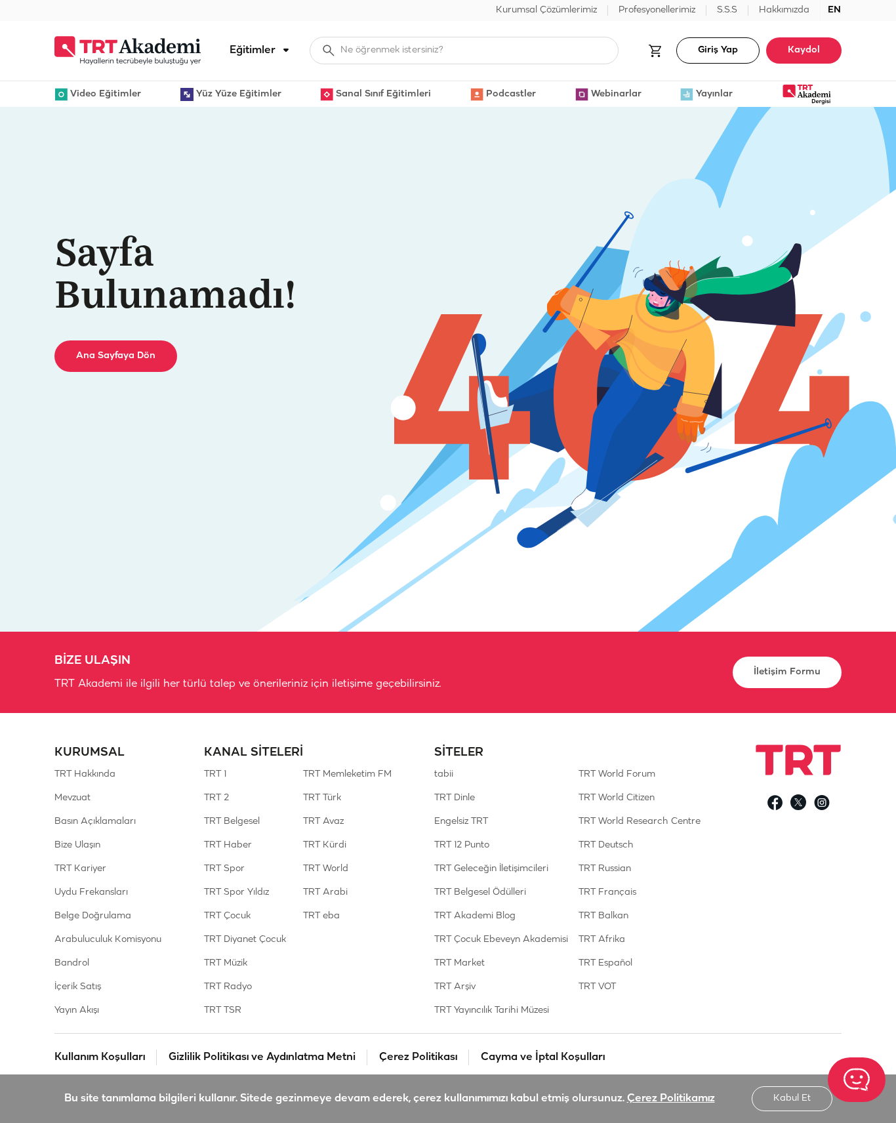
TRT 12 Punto (461, 845)
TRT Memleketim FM (347, 774)
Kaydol (804, 50)
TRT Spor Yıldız (236, 892)
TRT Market (459, 963)
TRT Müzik (225, 963)
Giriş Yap (718, 50)
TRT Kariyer (80, 869)
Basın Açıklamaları (95, 822)
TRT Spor (224, 869)
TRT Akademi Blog (475, 916)
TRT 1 (215, 774)
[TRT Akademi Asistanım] (857, 1079)
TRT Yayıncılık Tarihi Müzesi (491, 1010)
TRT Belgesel (232, 822)
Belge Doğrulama (92, 916)
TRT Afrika (602, 940)
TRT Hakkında (84, 774)
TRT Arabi (325, 892)
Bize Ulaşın (77, 845)
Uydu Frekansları (91, 892)
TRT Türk (322, 798)
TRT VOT (597, 987)
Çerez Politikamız (671, 1098)
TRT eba (321, 916)
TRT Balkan (603, 916)
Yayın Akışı (76, 1010)
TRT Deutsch (606, 845)
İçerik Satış (77, 987)
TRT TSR (222, 1010)
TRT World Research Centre (640, 822)
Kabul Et (792, 1098)
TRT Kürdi (324, 845)
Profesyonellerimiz (657, 10)
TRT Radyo (228, 987)
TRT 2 (216, 798)
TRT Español (605, 963)
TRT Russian (605, 869)
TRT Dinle (454, 798)
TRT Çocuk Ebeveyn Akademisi (501, 940)
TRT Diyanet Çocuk (245, 940)
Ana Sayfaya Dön (115, 356)
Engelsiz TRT (461, 822)
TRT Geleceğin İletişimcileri (491, 869)
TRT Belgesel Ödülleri (480, 892)
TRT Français (607, 892)
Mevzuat (72, 798)
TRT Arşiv (455, 987)
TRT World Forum (617, 774)
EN (834, 10)
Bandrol (71, 963)
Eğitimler (252, 50)
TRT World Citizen (617, 798)
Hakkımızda (784, 10)
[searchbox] (464, 50)
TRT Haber (228, 845)
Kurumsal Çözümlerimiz (546, 10)
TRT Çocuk (227, 916)
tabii (443, 774)
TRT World (325, 869)
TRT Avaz (323, 822)
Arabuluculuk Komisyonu (107, 940)
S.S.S (727, 10)
